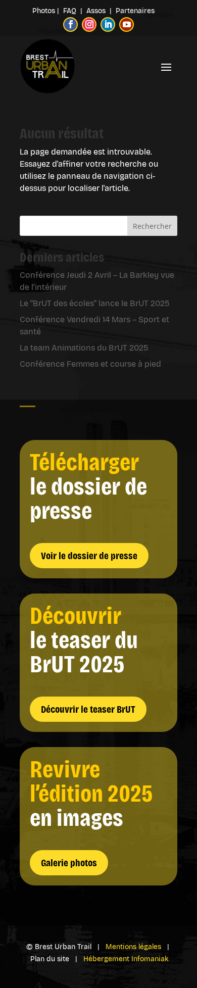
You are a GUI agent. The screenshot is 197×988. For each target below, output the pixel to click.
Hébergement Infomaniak (126, 959)
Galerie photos (69, 863)
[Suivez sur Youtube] (126, 24)
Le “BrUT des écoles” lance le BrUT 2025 (95, 303)
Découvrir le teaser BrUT (88, 709)
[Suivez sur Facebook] (70, 24)
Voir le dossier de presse (89, 556)
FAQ (70, 11)
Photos (43, 11)
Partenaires (135, 11)
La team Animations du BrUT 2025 (84, 348)
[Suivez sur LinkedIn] (108, 24)
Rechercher (152, 226)
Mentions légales (133, 947)
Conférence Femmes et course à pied (90, 364)
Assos (98, 11)
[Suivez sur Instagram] (89, 24)
